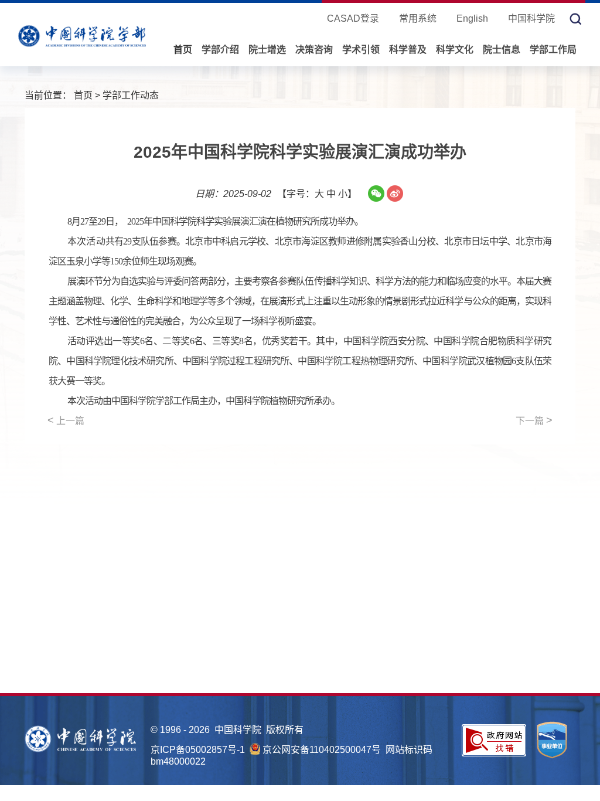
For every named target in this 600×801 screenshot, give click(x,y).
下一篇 (534, 420)
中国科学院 (531, 18)
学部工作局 (553, 50)
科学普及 (408, 50)
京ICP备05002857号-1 (198, 750)
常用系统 (418, 18)
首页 (182, 50)
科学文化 (454, 50)
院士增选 (267, 50)
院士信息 (501, 50)
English (472, 18)
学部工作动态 (131, 95)
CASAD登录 (353, 18)
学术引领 (361, 50)
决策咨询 (314, 50)
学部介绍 (220, 50)
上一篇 (65, 420)
